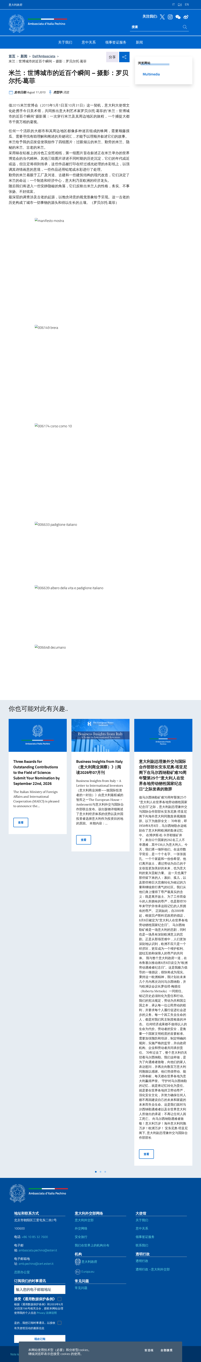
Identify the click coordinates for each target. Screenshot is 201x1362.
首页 (12, 56)
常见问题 (81, 1287)
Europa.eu (87, 1271)
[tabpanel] (38, 943)
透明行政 (142, 1260)
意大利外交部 (84, 1220)
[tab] (96, 1172)
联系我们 (142, 1245)
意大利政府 (15, 5)
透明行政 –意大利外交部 (153, 1269)
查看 (23, 822)
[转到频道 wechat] (177, 16)
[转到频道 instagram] (169, 16)
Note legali (16, 1354)
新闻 (24, 56)
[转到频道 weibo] (185, 16)
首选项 (148, 1350)
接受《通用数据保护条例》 (35, 1299)
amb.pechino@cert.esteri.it (36, 1263)
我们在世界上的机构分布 (92, 1245)
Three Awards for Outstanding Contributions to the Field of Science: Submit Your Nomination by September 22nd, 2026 (36, 772)
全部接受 (167, 1350)
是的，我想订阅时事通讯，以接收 (34, 1323)
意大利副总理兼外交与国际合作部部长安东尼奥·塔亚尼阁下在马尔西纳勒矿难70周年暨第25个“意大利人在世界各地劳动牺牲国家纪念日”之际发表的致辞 (163, 775)
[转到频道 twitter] (161, 16)
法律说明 (51, 1313)
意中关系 (142, 1228)
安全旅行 (81, 1236)
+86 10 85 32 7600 (35, 1236)
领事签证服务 (145, 1236)
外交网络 (81, 1228)
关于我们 (142, 1220)
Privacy (41, 1313)
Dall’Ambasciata (43, 56)
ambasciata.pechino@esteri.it (38, 1250)
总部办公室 (22, 1272)
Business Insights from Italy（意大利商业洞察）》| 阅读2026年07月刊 (99, 766)
